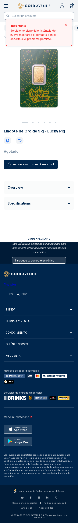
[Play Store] (18, 441)
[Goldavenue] (34, 6)
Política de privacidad (55, 503)
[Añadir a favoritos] (19, 140)
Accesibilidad (46, 508)
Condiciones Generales (24, 503)
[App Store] (18, 429)
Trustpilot (10, 284)
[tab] (25, 122)
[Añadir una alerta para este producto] (7, 140)
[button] (39, 309)
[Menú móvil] (6, 6)
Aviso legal (27, 508)
